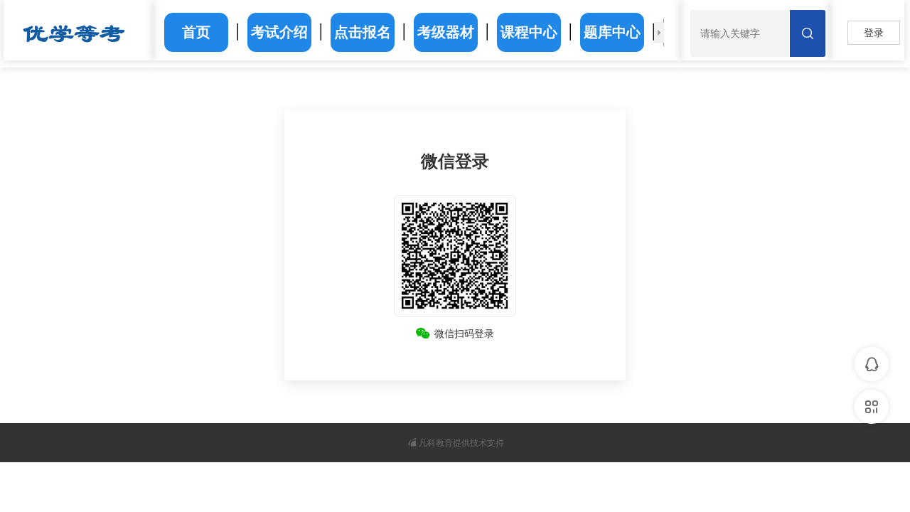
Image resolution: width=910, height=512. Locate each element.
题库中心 (612, 32)
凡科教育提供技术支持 (461, 442)
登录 (874, 32)
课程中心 (528, 32)
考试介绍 (279, 32)
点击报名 (362, 32)
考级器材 (445, 32)
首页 (196, 32)
